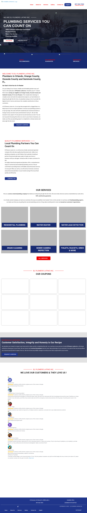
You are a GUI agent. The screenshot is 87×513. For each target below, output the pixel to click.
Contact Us (60, 4)
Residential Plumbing (14, 225)
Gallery (53, 4)
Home (31, 4)
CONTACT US (11, 178)
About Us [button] (38, 4)
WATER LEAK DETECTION (72, 225)
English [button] (68, 4)
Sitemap (78, 510)
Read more (31, 458)
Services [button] (45, 4)
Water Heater (43, 225)
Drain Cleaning (14, 248)
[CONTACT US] (6, 178)
